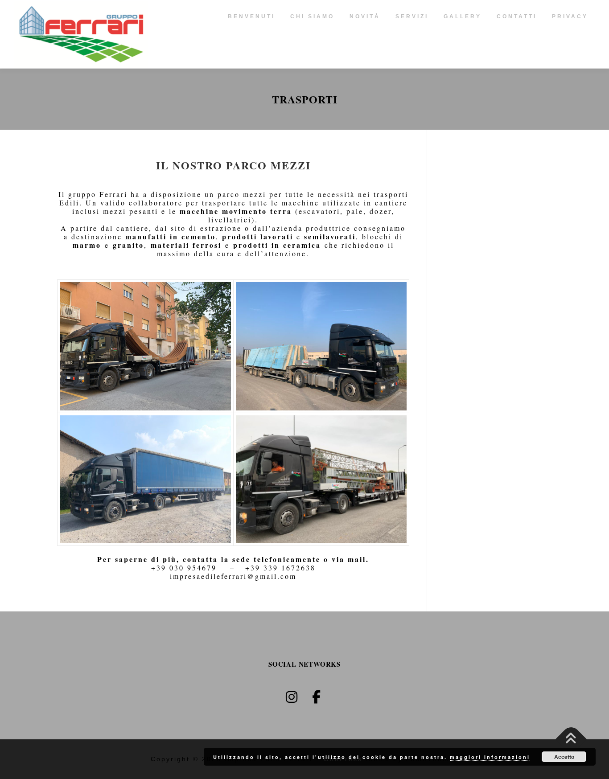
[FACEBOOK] (317, 697)
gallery (462, 16)
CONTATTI (517, 16)
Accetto (564, 757)
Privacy (570, 16)
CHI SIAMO (312, 16)
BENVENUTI (251, 16)
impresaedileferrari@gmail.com (233, 576)
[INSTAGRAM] (292, 697)
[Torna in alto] (571, 739)
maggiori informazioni (490, 757)
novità (365, 16)
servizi (411, 16)
